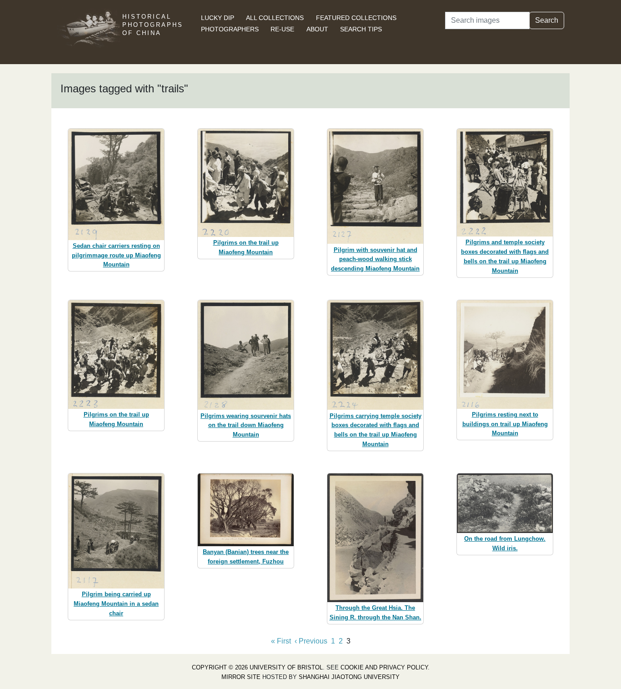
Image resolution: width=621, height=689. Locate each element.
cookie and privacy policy (384, 667)
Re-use (282, 29)
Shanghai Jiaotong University (349, 677)
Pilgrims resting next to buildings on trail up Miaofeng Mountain (505, 424)
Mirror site (240, 677)
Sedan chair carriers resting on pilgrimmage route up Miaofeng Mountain (116, 255)
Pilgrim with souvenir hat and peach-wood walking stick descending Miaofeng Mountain (375, 259)
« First (281, 641)
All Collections (275, 17)
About (317, 29)
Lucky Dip (217, 17)
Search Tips (361, 29)
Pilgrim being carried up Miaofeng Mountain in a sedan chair (116, 604)
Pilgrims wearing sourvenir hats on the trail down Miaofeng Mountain (245, 425)
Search (546, 20)
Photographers (230, 29)
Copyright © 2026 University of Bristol (257, 667)
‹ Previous (311, 641)
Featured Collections (356, 17)
